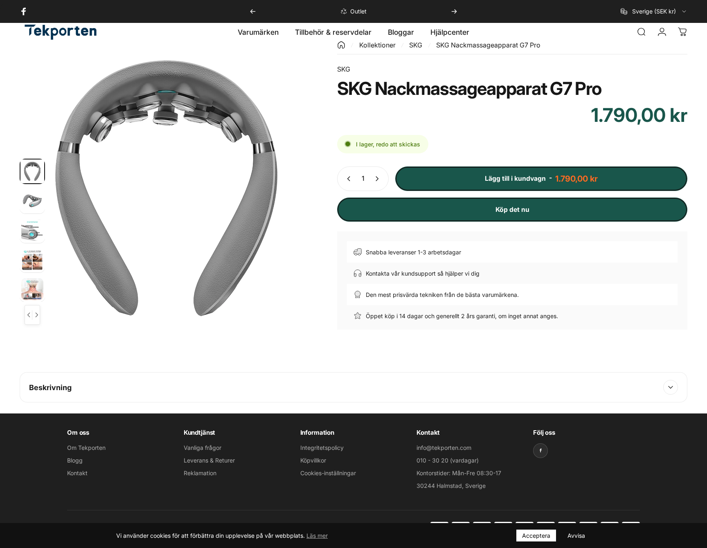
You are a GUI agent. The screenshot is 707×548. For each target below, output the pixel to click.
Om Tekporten (86, 447)
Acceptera (536, 535)
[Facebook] (540, 450)
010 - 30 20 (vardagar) (448, 460)
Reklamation (200, 472)
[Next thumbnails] (36, 314)
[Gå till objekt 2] (32, 200)
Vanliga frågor (202, 447)
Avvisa (576, 535)
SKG (415, 45)
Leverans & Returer (209, 460)
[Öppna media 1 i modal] (167, 188)
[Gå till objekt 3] (32, 230)
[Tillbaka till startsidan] (341, 45)
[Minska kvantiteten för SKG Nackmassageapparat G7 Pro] (347, 179)
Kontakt (77, 472)
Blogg (75, 460)
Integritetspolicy (322, 447)
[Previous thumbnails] (28, 314)
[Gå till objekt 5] (32, 289)
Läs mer (317, 535)
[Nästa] (454, 11)
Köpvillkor (313, 460)
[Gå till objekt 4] (32, 259)
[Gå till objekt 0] (32, 171)
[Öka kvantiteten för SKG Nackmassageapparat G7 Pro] (378, 179)
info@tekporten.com (444, 447)
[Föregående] (253, 11)
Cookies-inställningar (328, 472)
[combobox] (654, 11)
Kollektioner (377, 45)
